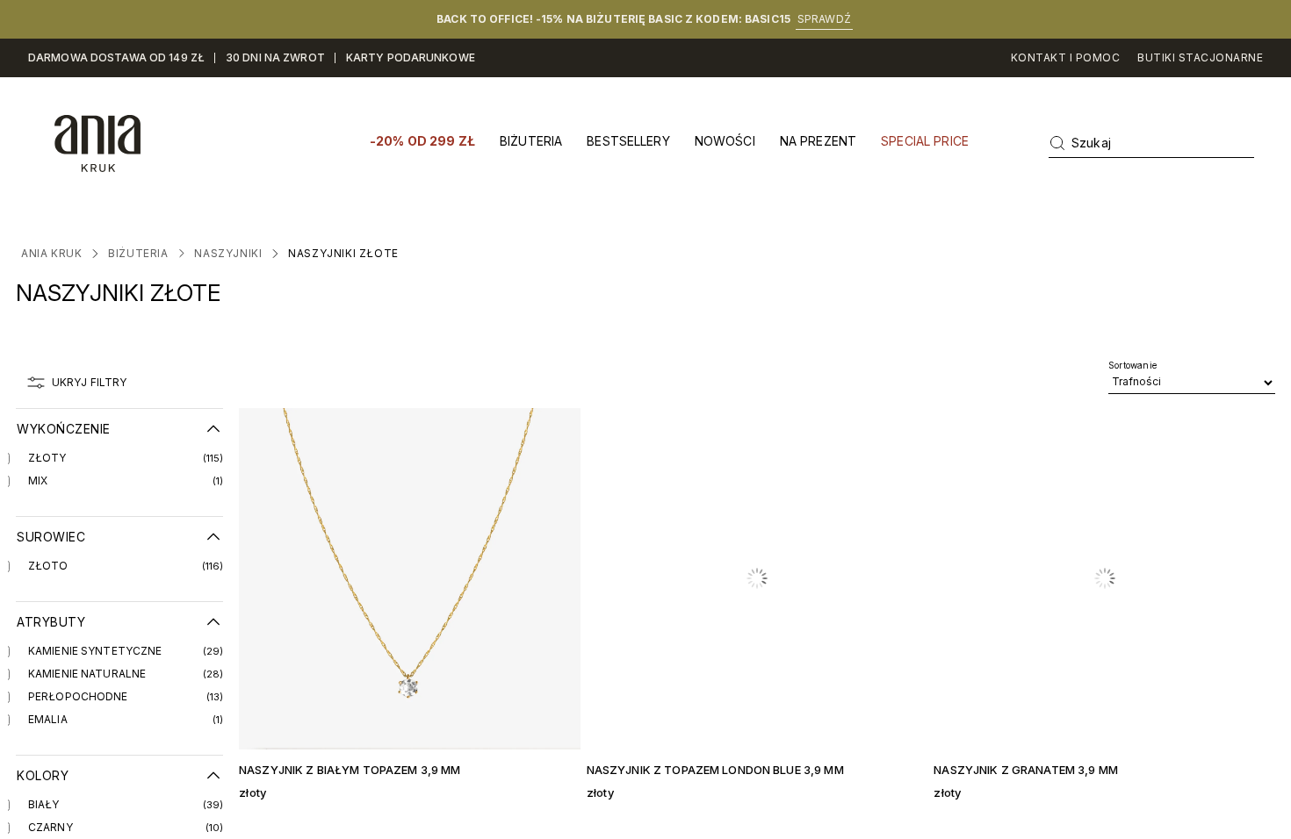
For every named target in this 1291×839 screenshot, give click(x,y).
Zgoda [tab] (382, 322)
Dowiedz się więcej (667, 492)
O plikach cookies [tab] (909, 322)
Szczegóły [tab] (646, 322)
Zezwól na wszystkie (897, 561)
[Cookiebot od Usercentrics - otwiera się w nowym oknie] (944, 264)
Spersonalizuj (633, 561)
